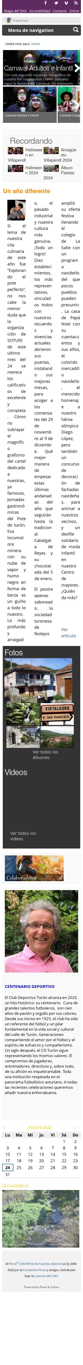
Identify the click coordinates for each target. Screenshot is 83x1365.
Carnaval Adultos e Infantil (38, 67)
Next (75, 67)
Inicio (35, 44)
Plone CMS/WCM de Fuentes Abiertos (35, 1264)
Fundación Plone (34, 1270)
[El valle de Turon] (18, 20)
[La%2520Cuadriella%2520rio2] (41, 1245)
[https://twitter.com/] (56, 3)
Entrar (74, 10)
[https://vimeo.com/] (66, 3)
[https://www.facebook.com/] (45, 3)
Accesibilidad (40, 10)
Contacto (60, 10)
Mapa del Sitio (15, 10)
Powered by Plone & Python (41, 1287)
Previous (7, 67)
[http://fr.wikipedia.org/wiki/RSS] (76, 3)
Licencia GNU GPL (46, 1276)
